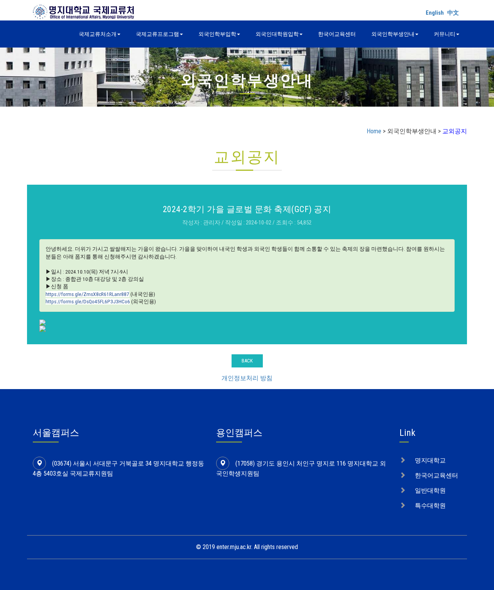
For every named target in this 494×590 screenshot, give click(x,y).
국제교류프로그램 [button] (157, 34)
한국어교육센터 (337, 34)
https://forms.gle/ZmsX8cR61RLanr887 (87, 294)
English (435, 12)
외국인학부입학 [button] (217, 34)
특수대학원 (430, 505)
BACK (247, 361)
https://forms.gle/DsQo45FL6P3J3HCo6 (88, 301)
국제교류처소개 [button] (98, 34)
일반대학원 (430, 490)
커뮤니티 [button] (444, 34)
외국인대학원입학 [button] (277, 34)
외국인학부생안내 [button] (392, 34)
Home (374, 131)
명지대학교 (430, 460)
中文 (453, 12)
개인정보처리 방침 (247, 378)
